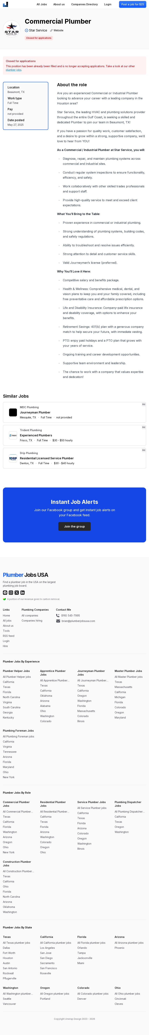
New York (9, 777)
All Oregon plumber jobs (54, 993)
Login (107, 4)
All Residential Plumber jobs (53, 811)
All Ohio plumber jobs (127, 993)
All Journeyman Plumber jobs (91, 680)
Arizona (44, 700)
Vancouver (9, 1003)
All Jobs (42, 4)
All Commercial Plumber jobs (17, 811)
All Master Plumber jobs (129, 676)
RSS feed (8, 635)
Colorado (45, 721)
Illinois (80, 721)
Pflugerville (9, 978)
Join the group (74, 526)
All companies (30, 615)
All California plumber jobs (55, 942)
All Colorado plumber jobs (92, 993)
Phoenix (119, 947)
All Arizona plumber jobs (129, 942)
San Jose (45, 952)
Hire (5, 646)
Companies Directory (84, 4)
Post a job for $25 (132, 4)
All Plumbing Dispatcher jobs (129, 811)
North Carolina (11, 697)
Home (6, 615)
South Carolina (11, 707)
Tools (6, 630)
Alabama (45, 705)
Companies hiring (32, 620)
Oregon (82, 695)
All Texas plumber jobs (16, 942)
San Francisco (48, 968)
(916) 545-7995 (70, 615)
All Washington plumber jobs (17, 994)
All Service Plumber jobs (91, 807)
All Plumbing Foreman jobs (18, 736)
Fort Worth (9, 952)
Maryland (120, 717)
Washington (47, 716)
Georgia (8, 712)
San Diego (46, 958)
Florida (7, 692)
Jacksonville (84, 958)
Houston (8, 958)
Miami (80, 963)
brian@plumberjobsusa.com (78, 620)
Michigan (120, 697)
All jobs (7, 620)
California (8, 681)
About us (59, 4)
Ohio (43, 710)
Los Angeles (47, 947)
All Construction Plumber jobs (17, 871)
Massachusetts (86, 710)
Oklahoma (46, 695)
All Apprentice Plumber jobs (53, 680)
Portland (45, 998)
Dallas (6, 947)
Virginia (7, 702)
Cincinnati (120, 998)
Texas (6, 686)
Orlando (82, 947)
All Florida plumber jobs (91, 942)
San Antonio (10, 968)
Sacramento (47, 963)
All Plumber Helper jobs (17, 676)
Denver (81, 998)
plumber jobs (13, 69)
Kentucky (8, 717)
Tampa (81, 952)
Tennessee (10, 751)
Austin (6, 963)
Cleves (119, 1003)
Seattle (7, 998)
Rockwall (8, 973)
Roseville (45, 973)
